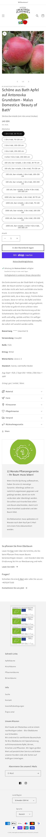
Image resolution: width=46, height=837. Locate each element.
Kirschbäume (10, 666)
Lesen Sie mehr (8, 567)
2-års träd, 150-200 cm (14, 151)
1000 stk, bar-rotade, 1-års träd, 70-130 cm (23, 204)
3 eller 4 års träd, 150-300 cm (17, 157)
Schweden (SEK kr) (22, 800)
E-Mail (21, 579)
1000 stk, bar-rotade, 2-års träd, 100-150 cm (22, 211)
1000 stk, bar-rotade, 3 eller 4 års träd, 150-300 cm (23, 227)
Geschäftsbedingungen (14, 706)
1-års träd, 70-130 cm (14, 139)
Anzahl (4, 233)
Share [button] (7, 431)
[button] (3, 16)
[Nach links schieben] (17, 81)
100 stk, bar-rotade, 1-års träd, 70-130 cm (22, 168)
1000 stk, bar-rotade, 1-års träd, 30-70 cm (23, 197)
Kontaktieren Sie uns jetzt (13, 588)
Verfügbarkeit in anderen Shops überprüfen (22, 275)
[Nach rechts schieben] (28, 81)
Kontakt (8, 700)
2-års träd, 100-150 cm (14, 145)
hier (12, 551)
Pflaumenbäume (12, 672)
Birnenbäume (10, 678)
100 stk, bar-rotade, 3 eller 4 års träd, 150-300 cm (22, 190)
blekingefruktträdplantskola (19, 832)
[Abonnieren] (38, 773)
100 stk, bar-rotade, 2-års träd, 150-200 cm (23, 183)
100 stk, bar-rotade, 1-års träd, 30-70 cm (22, 163)
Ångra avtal (10, 712)
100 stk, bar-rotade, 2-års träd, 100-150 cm (23, 175)
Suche (7, 694)
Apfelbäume (10, 660)
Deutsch (22, 814)
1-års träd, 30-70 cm (13, 134)
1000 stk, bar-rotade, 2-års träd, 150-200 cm (22, 219)
